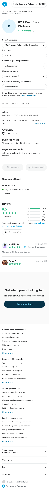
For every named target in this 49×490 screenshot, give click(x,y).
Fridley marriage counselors (13, 430)
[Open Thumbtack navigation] (6, 4)
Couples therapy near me (12, 396)
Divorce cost (7, 349)
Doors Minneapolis (9, 367)
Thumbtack (6, 11)
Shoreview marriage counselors (14, 438)
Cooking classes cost (10, 337)
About (5, 104)
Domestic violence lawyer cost (14, 341)
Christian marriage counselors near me (17, 400)
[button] (9, 26)
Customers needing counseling (16, 81)
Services (14, 104)
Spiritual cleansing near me (13, 408)
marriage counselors (22, 11)
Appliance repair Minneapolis (13, 363)
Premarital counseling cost (13, 333)
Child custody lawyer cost (12, 345)
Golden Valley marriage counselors (16, 426)
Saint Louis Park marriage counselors (16, 422)
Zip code (6, 50)
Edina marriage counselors (12, 434)
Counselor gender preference (15, 61)
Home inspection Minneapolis (14, 379)
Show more (7, 353)
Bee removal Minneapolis (12, 371)
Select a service (9, 40)
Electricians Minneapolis (11, 375)
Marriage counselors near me (13, 392)
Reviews (25, 104)
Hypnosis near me (9, 404)
